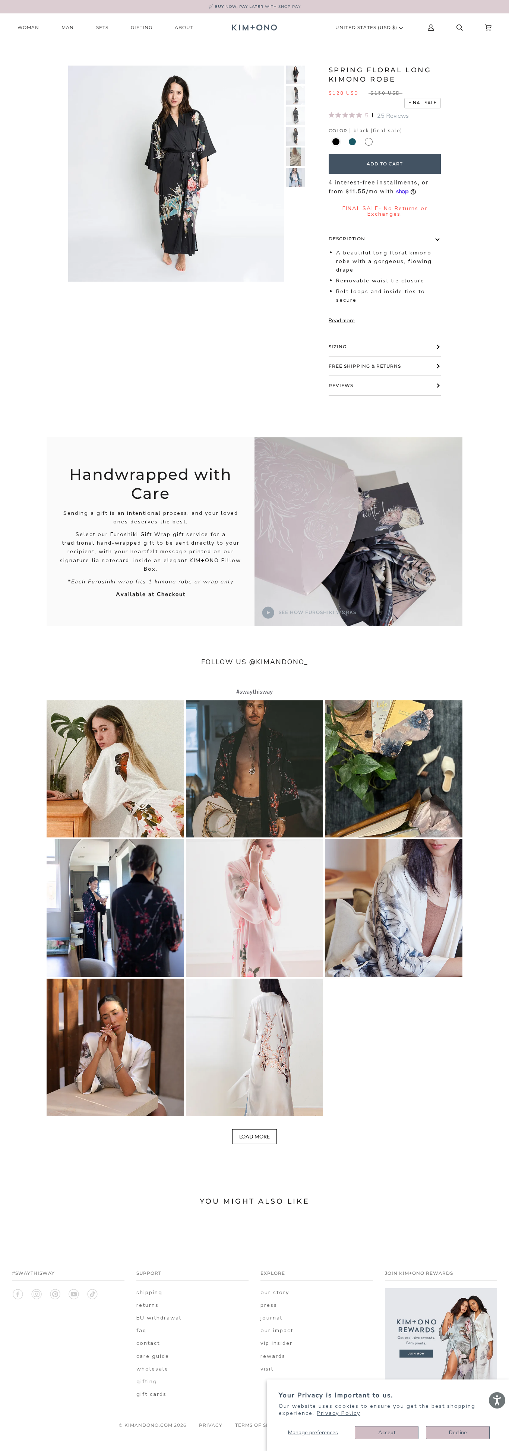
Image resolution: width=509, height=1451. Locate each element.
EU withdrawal (158, 1317)
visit (267, 1368)
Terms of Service (260, 1425)
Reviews (341, 385)
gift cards (151, 1394)
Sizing (338, 346)
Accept (386, 1432)
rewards (272, 1356)
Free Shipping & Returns (365, 366)
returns (147, 1305)
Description (347, 238)
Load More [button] (254, 1136)
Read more (342, 320)
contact (148, 1343)
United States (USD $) (367, 27)
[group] (295, 75)
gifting (146, 1381)
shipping (149, 1292)
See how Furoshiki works (316, 612)
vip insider (276, 1343)
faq (141, 1330)
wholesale (152, 1368)
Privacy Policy (338, 1413)
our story (274, 1292)
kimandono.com (148, 1425)
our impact (276, 1330)
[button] (115, 769)
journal (271, 1317)
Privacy (210, 1425)
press (268, 1305)
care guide (152, 1356)
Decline (458, 1432)
